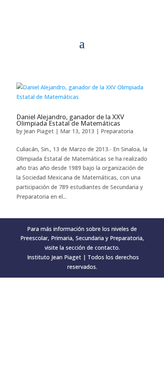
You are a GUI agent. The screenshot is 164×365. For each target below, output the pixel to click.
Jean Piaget (39, 131)
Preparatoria (117, 131)
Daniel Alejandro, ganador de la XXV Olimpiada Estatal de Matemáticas (70, 120)
